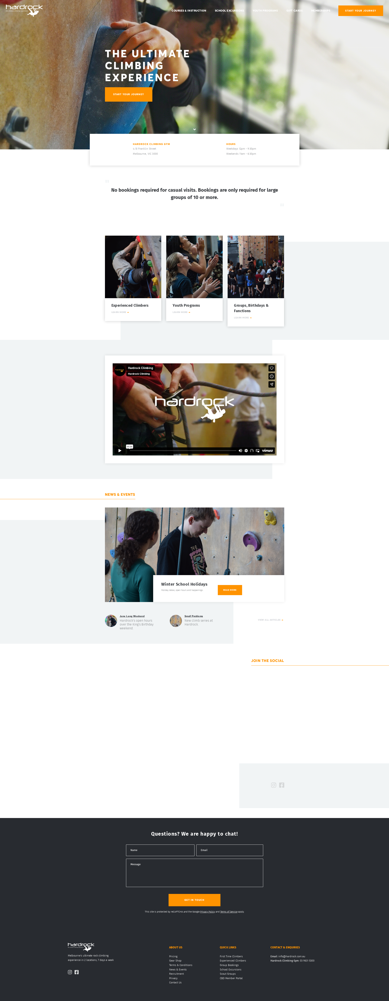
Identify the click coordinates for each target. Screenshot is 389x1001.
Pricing (173, 956)
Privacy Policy (207, 912)
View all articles (269, 620)
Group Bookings (229, 965)
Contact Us (175, 982)
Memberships (320, 10)
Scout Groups (228, 974)
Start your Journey (128, 94)
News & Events (178, 969)
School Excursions (229, 10)
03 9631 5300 (307, 961)
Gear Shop (175, 961)
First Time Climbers (231, 956)
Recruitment (176, 974)
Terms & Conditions (180, 965)
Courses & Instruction (189, 10)
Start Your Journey (360, 10)
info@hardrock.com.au (291, 956)
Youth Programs (265, 10)
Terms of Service (228, 912)
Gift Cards (294, 10)
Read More (230, 590)
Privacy (173, 978)
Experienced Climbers (233, 961)
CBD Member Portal (231, 978)
